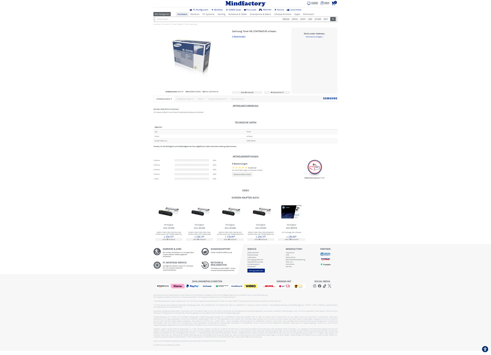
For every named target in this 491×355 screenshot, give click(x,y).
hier (224, 341)
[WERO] (251, 286)
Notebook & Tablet (237, 14)
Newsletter (251, 266)
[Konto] (325, 3)
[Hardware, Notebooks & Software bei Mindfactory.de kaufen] (245, 3)
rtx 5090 (318, 19)
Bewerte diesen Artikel (242, 174)
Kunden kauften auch (217, 99)
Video (200, 99)
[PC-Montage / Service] (175, 266)
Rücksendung (252, 255)
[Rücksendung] (223, 266)
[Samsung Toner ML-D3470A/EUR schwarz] (240, 167)
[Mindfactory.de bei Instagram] (315, 286)
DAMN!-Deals (234, 9)
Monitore (195, 14)
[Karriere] (175, 253)
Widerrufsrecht (253, 252)
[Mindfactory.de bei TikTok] (325, 286)
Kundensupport (253, 264)
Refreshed (308, 14)
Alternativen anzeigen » (314, 37)
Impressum (290, 252)
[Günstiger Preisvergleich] (325, 259)
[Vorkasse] (207, 286)
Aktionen (266, 9)
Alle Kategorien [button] (162, 14)
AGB (287, 255)
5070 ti (302, 19)
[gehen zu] (153, 149)
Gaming (221, 14)
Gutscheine (295, 9)
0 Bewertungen (239, 36)
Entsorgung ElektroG (255, 259)
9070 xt (295, 19)
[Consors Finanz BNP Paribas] (222, 286)
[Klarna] (178, 286)
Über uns (289, 262)
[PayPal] (193, 286)
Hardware (182, 14)
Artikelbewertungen (184, 99)
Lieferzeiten (251, 257)
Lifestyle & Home (282, 14)
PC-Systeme (209, 14)
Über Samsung (236, 99)
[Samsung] (330, 98)
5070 (325, 19)
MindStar (218, 9)
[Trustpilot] (325, 264)
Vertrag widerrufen (256, 270)
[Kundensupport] (312, 3)
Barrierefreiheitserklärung (295, 259)
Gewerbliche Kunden (255, 262)
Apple (297, 14)
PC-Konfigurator (200, 9)
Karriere (289, 266)
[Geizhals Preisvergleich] (325, 254)
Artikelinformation (163, 99)
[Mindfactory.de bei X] (330, 286)
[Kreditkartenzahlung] (236, 286)
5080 (310, 19)
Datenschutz (290, 257)
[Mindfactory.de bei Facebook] (320, 286)
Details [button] (168, 218)
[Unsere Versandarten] (283, 286)
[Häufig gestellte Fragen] (223, 251)
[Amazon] (163, 286)
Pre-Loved (251, 9)
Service (280, 9)
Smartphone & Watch (260, 14)
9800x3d (286, 19)
